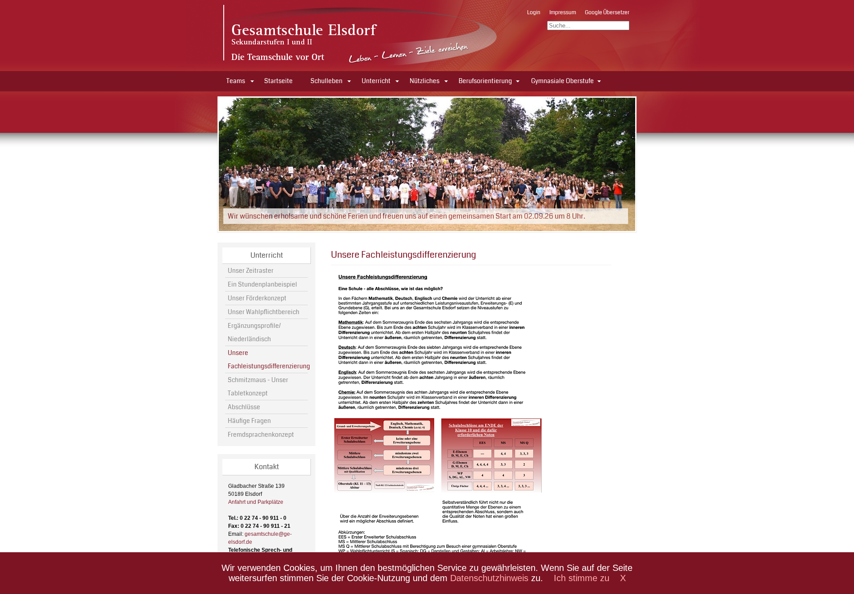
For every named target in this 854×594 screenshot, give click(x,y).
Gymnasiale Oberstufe (562, 80)
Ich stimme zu (581, 578)
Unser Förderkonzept (257, 298)
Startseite (278, 80)
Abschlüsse (244, 407)
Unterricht (376, 80)
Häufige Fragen (249, 420)
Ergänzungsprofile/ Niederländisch (254, 332)
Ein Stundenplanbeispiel (262, 284)
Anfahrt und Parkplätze (255, 502)
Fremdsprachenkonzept (261, 434)
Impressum (562, 12)
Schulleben (326, 80)
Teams (235, 80)
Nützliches (424, 80)
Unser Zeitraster (251, 270)
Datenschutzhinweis (489, 578)
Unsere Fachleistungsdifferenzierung (267, 359)
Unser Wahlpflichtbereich (263, 311)
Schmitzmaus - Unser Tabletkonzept (258, 386)
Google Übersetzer (607, 12)
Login (533, 12)
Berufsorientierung (485, 80)
